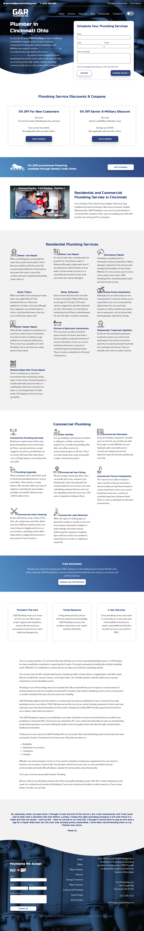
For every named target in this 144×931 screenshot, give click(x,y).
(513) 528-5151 (49, 3)
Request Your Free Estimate (72, 582)
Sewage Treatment (74, 879)
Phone (106, 43)
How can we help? (83, 52)
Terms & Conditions (85, 916)
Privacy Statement (104, 916)
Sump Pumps (77, 895)
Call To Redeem (120, 167)
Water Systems (76, 885)
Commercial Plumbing (73, 890)
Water (80, 864)
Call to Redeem (38, 139)
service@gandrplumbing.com (92, 67)
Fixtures (79, 874)
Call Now (84, 73)
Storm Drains (77, 900)
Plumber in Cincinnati (117, 3)
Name (79, 34)
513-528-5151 (127, 896)
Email (79, 43)
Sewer (80, 859)
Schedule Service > (120, 73)
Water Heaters (76, 869)
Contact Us (23, 909)
